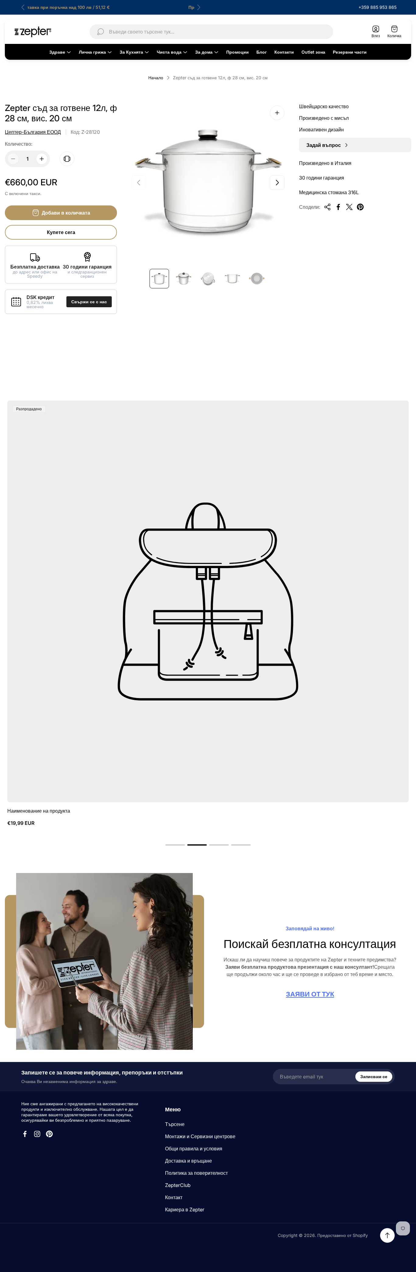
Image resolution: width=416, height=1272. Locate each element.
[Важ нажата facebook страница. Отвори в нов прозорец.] (25, 1134)
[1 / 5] (159, 278)
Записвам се (373, 1076)
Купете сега (61, 232)
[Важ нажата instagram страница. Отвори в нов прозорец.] (37, 1134)
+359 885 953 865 (377, 7)
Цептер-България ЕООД (33, 132)
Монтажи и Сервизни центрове (200, 1136)
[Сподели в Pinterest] (360, 207)
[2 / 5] (183, 278)
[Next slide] (198, 7)
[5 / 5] (256, 278)
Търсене (175, 1124)
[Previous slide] (23, 7)
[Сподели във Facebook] (338, 207)
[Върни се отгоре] (387, 1235)
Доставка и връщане (188, 1161)
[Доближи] (277, 112)
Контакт (173, 1197)
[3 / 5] (208, 278)
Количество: (18, 144)
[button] (175, 845)
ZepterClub (178, 1185)
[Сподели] (327, 207)
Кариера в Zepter (184, 1209)
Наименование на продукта (38, 811)
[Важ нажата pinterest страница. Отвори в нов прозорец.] (49, 1134)
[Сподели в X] (349, 207)
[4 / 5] (232, 278)
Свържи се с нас (89, 301)
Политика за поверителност (196, 1173)
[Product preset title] (208, 601)
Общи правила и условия (193, 1149)
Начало (155, 77)
